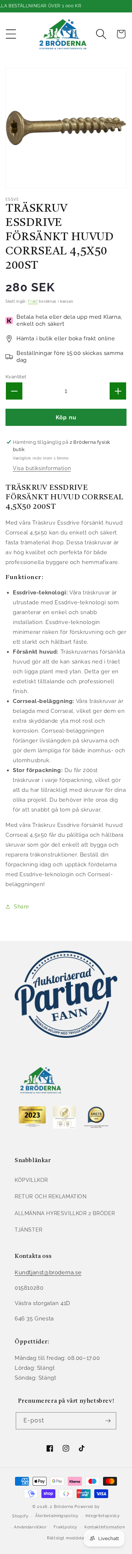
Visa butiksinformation (42, 468)
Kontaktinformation (104, 1527)
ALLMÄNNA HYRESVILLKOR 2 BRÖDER (65, 1213)
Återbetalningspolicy (56, 1515)
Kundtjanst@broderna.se (48, 1272)
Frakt (33, 301)
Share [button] (21, 907)
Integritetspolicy (102, 1515)
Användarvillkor (30, 1527)
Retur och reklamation (51, 1196)
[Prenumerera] (108, 1420)
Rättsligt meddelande (69, 1538)
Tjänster (29, 1230)
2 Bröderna (61, 1506)
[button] (11, 34)
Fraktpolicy (65, 1527)
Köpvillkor (31, 1180)
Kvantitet (16, 376)
